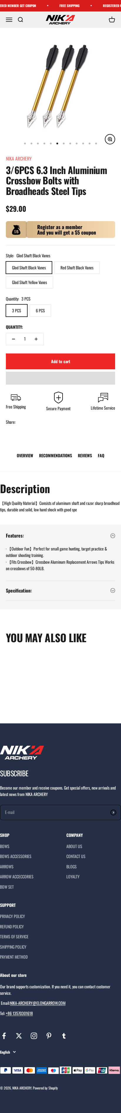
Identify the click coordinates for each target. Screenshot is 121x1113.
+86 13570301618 (19, 1013)
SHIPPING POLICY (13, 947)
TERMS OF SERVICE (14, 936)
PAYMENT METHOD (14, 957)
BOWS (4, 846)
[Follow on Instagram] (34, 1036)
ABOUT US (74, 846)
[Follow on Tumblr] (64, 1036)
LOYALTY (73, 876)
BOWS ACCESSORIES (15, 856)
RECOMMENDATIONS (55, 455)
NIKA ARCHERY (19, 158)
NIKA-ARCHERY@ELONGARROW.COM (37, 1003)
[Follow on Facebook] (4, 1036)
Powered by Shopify (45, 1087)
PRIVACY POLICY (12, 916)
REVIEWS (85, 455)
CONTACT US (75, 856)
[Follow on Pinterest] (49, 1036)
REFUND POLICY (12, 926)
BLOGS (71, 866)
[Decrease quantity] (13, 339)
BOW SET (7, 887)
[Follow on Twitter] (19, 1036)
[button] (60, 378)
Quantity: (14, 327)
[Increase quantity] (36, 339)
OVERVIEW (25, 455)
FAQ (101, 455)
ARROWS (7, 866)
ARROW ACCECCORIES (16, 876)
